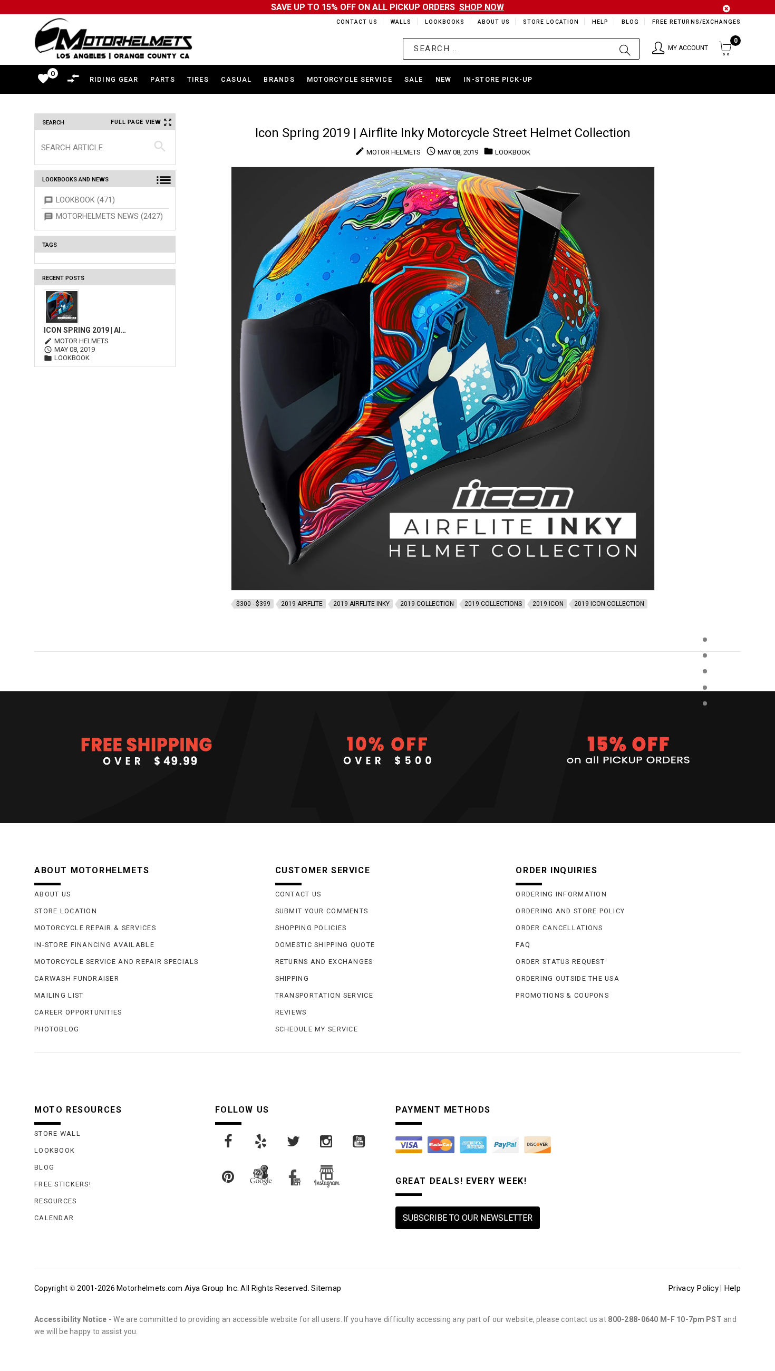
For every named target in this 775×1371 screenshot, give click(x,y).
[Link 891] (229, 1141)
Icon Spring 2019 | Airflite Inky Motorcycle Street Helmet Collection (86, 330)
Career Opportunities (78, 1012)
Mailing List (58, 995)
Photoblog (57, 1029)
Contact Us (352, 21)
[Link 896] (229, 1177)
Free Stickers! (62, 1184)
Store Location (550, 21)
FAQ (523, 945)
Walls (398, 21)
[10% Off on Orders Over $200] (387, 750)
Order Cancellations (559, 928)
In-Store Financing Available (94, 945)
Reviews (291, 1012)
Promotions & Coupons (562, 995)
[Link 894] (327, 1141)
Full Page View (136, 122)
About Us (492, 21)
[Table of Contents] (704, 755)
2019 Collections (493, 603)
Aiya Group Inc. (212, 1288)
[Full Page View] (704, 616)
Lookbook (54, 1150)
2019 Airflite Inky (361, 603)
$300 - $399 (253, 603)
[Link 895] (359, 1141)
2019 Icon (548, 603)
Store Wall (57, 1133)
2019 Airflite (302, 603)
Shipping (292, 978)
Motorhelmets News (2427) (109, 216)
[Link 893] (294, 1141)
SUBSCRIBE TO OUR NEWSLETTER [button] (467, 1218)
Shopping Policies (311, 928)
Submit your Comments (322, 911)
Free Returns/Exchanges (696, 21)
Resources (55, 1201)
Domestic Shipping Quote (325, 945)
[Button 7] (160, 147)
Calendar (54, 1218)
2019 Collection (427, 603)
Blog (629, 21)
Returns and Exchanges (324, 962)
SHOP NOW (481, 7)
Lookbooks (442, 21)
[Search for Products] (704, 720)
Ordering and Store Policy (570, 911)
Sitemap (326, 1288)
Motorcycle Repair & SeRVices (95, 928)
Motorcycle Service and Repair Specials (116, 962)
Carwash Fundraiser (76, 978)
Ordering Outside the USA (567, 978)
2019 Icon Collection (609, 603)
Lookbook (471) (85, 200)
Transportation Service (324, 995)
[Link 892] (261, 1141)
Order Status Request (560, 962)
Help (599, 21)
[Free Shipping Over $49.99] (146, 750)
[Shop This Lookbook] (704, 650)
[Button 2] (625, 49)
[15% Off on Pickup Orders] (628, 750)
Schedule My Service (316, 1029)
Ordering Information (561, 894)
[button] (680, 49)
